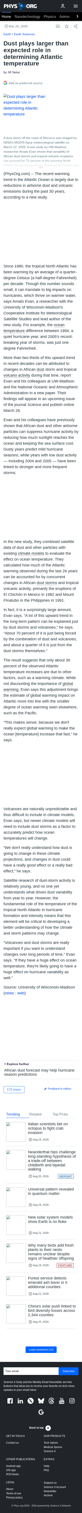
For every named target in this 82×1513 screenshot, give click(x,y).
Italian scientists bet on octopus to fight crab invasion (48, 1128)
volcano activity (16, 375)
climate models (31, 553)
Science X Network (61, 1505)
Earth (7, 34)
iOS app (11, 1470)
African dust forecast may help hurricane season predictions (39, 1072)
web (20, 993)
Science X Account (55, 1487)
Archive (48, 1495)
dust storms (47, 583)
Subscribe (69, 1371)
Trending (13, 1114)
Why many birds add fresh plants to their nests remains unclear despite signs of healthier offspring (51, 1251)
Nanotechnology (27, 16)
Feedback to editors (59, 1088)
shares (14, 1089)
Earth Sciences (24, 34)
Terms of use (13, 1493)
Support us (50, 1482)
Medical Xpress (53, 1447)
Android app (13, 1466)
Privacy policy (14, 1497)
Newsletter (50, 1491)
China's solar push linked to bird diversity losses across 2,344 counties (52, 1310)
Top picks (60, 1114)
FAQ (46, 1470)
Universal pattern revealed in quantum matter (51, 1191)
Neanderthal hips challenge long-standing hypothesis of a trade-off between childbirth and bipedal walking (52, 1160)
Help (46, 1466)
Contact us (12, 1442)
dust (40, 369)
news (9, 993)
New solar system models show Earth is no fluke (50, 1219)
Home (6, 16)
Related (35, 1114)
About (9, 1489)
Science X (50, 1451)
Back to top (36, 1427)
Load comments (41, 1349)
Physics (50, 16)
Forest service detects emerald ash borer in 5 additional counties (47, 1282)
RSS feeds (12, 1474)
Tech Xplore (51, 1442)
